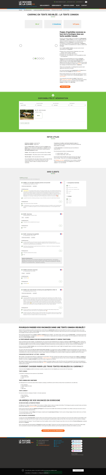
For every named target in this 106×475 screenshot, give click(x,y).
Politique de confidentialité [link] (43, 472)
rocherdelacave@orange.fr (44, 445)
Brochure (57, 446)
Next (56, 45)
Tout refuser (28, 472)
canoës (44, 362)
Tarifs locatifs (58, 443)
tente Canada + (63, 76)
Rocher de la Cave (40, 335)
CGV (56, 444)
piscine (79, 63)
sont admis (60, 160)
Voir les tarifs (65, 86)
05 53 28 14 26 (71, 2)
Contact (84, 5)
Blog (78, 5)
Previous (21, 45)
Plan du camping (58, 440)
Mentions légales (74, 453)
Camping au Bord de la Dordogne (77, 454)
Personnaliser (34, 472)
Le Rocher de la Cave (47, 357)
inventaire (79, 71)
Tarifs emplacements (59, 442)
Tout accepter (78, 470)
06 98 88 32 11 (80, 2)
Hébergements (56, 5)
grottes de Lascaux (33, 406)
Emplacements (44, 5)
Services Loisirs (68, 5)
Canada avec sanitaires (66, 79)
